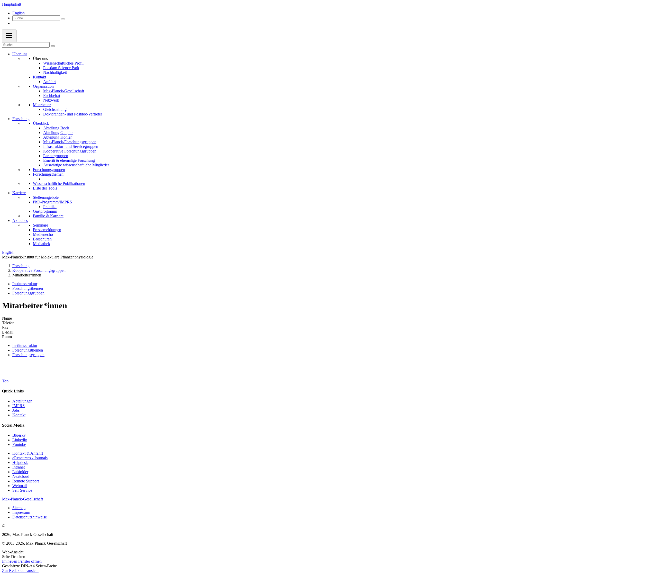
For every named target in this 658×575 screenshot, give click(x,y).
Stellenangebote (46, 197)
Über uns (19, 54)
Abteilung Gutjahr (58, 132)
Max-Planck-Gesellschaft (63, 91)
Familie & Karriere (48, 216)
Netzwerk (51, 100)
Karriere (19, 193)
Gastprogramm (45, 211)
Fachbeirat (51, 95)
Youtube (19, 444)
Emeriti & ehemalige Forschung (69, 160)
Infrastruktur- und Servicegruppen (70, 146)
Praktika (50, 206)
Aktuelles (20, 220)
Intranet (18, 467)
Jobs (16, 410)
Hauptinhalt (11, 4)
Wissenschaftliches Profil (63, 63)
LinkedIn (19, 440)
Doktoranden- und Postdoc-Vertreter (72, 114)
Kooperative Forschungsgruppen (69, 151)
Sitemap (18, 508)
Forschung (21, 118)
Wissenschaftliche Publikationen (59, 183)
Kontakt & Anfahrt (27, 453)
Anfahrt (49, 81)
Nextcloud (20, 476)
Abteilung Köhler (57, 137)
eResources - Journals (30, 458)
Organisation (43, 86)
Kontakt (39, 77)
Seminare (40, 225)
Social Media (13, 425)
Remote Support (25, 481)
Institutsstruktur (24, 284)
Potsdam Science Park (61, 68)
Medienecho (43, 234)
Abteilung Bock (56, 128)
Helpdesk (20, 462)
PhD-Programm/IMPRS (52, 202)
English (18, 13)
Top (5, 381)
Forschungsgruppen (49, 169)
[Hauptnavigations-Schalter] (9, 36)
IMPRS (18, 405)
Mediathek (41, 243)
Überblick (41, 123)
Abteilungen (22, 401)
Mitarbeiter (42, 105)
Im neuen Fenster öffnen (22, 561)
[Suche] (63, 19)
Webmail (19, 485)
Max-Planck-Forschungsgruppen (69, 142)
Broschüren (42, 239)
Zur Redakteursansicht (20, 570)
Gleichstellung (55, 109)
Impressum (21, 512)
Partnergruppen (55, 156)
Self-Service (22, 490)
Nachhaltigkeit (55, 72)
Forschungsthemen (48, 174)
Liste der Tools (45, 188)
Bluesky (19, 435)
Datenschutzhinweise (29, 517)
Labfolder (20, 472)
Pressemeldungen (47, 230)
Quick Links (13, 391)
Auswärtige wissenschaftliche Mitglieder (76, 165)
